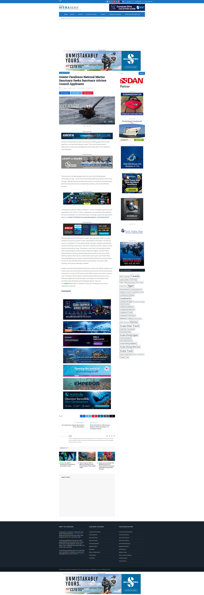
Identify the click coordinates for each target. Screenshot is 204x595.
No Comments (81, 88)
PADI (121, 322)
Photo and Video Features (125, 555)
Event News (92, 549)
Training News (92, 555)
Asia (121, 276)
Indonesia (135, 292)
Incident (129, 292)
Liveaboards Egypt (126, 302)
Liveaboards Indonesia (124, 304)
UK (127, 357)
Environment (124, 289)
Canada (135, 276)
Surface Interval (115, 14)
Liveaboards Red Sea (127, 309)
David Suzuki (133, 279)
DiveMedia (93, 569)
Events (80, 14)
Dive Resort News (93, 540)
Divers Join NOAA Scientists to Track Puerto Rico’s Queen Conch (67, 464)
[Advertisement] (102, 34)
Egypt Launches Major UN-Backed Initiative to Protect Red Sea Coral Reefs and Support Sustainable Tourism (107, 466)
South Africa (141, 354)
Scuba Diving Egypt (129, 335)
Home (66, 14)
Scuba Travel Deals (126, 354)
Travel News (92, 558)
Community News (64, 73)
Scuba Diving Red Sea (130, 346)
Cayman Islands (124, 279)
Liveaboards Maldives (127, 307)
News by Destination (132, 14)
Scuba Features (91, 14)
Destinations (149, 1)
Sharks (135, 354)
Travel (103, 14)
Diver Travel (123, 282)
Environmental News (136, 289)
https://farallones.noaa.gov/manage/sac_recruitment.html (89, 217)
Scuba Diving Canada (125, 332)
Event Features (122, 549)
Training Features (123, 558)
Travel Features (123, 561)
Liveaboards (125, 298)
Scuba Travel (126, 350)
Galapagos (122, 292)
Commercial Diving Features (125, 532)
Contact (129, 1)
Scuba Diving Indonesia (126, 340)
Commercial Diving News (95, 532)
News (72, 14)
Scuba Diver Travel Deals (127, 329)
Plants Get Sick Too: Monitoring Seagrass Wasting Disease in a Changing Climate (100, 426)
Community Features (124, 534)
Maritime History (123, 552)
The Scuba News (73, 569)
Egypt (131, 285)
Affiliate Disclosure (106, 569)
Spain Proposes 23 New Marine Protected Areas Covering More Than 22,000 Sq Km (77, 2)
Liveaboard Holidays (127, 295)
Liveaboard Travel (126, 312)
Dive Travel (139, 282)
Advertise (138, 1)
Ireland (141, 292)
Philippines (126, 322)
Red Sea (133, 322)
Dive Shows (131, 282)
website (66, 283)
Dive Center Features (124, 537)
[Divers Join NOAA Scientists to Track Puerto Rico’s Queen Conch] (67, 456)
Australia (126, 276)
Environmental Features (125, 543)
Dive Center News (93, 537)
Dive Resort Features (124, 540)
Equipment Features (124, 546)
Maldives (123, 318)
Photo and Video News (94, 552)
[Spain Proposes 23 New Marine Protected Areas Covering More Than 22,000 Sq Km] (87, 456)
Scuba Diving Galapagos (125, 338)
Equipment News (93, 546)
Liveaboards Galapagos (139, 301)
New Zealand (138, 318)
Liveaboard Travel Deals (127, 315)
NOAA (65, 88)
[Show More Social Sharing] (95, 92)
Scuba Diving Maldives (128, 343)
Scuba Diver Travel (129, 325)
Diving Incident (123, 286)
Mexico (131, 318)
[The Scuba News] (71, 7)
